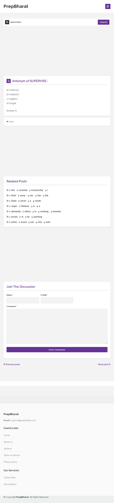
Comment (12, 306)
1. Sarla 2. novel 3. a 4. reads (25, 201)
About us (8, 442)
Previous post (12, 364)
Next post (103, 364)
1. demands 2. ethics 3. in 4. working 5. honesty (35, 211)
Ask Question (10, 484)
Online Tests (10, 478)
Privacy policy (10, 462)
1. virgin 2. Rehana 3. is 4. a (24, 206)
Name (10, 295)
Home (7, 435)
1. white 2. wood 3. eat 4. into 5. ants (29, 222)
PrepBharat (16, 6)
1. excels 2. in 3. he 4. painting (25, 217)
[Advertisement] (57, 51)
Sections (8, 449)
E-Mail (44, 295)
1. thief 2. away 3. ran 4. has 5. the (28, 195)
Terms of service (12, 455)
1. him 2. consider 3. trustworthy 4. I (28, 190)
